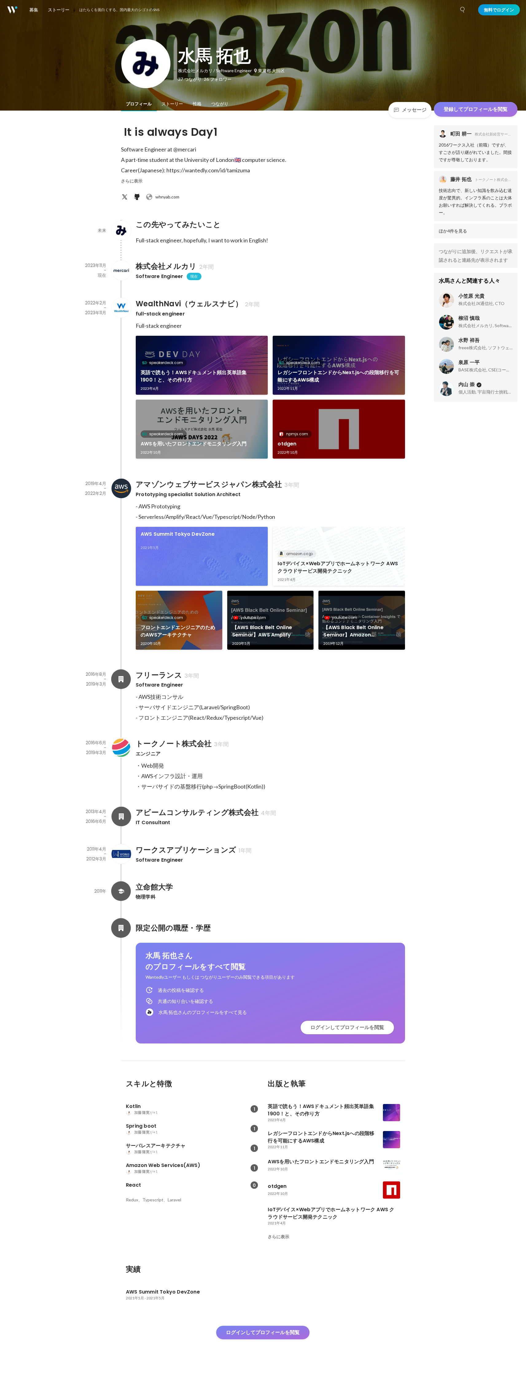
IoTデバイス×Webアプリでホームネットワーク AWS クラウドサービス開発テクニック (338, 567)
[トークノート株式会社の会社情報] (121, 748)
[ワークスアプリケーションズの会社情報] (121, 854)
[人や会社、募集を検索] (463, 10)
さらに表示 (131, 181)
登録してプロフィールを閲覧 (476, 109)
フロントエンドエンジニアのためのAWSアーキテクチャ (178, 631)
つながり (219, 104)
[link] (202, 365)
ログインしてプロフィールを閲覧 (347, 1027)
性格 (197, 104)
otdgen (287, 443)
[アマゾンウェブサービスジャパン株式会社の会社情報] (121, 488)
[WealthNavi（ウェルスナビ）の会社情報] (121, 308)
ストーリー (172, 104)
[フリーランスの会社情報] (121, 679)
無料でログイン (499, 10)
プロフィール (139, 104)
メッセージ (414, 109)
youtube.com (253, 617)
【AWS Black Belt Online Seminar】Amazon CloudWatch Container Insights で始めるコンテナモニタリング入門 (361, 631)
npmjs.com (297, 433)
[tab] (139, 103)
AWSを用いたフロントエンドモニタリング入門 (194, 443)
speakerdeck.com (166, 362)
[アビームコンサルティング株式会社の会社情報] (121, 816)
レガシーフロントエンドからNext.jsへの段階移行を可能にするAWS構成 (338, 376)
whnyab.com (167, 196)
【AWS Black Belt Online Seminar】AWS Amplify (262, 631)
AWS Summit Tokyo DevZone (178, 534)
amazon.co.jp (299, 553)
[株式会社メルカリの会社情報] (121, 270)
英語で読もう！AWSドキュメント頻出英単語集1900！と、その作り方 (194, 376)
